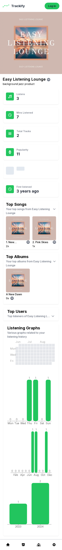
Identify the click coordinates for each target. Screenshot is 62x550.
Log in (52, 6)
